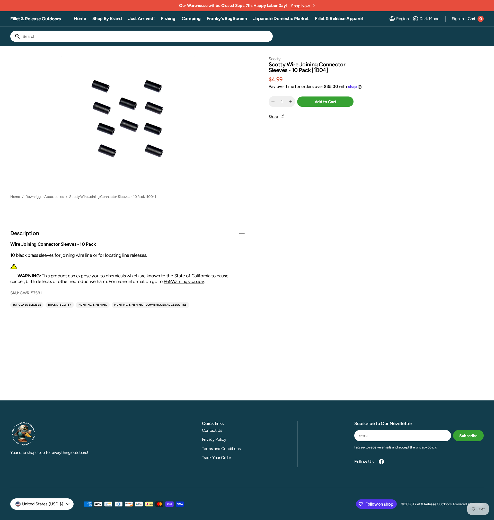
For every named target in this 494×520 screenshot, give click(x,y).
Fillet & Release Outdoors (432, 504)
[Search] (15, 36)
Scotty (274, 58)
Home (15, 197)
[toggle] (242, 233)
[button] (399, 19)
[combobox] (147, 36)
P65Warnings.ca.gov (184, 281)
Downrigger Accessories (44, 197)
